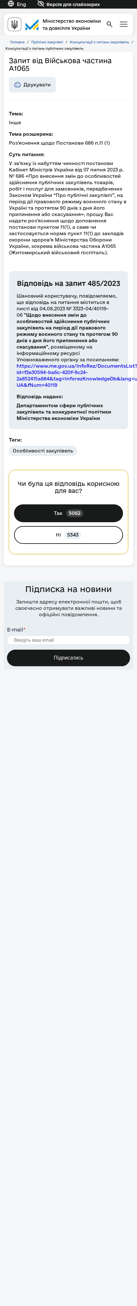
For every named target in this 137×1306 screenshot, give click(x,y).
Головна (17, 42)
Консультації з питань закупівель (99, 42)
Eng (21, 4)
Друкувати (37, 84)
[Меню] (123, 24)
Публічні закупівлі (47, 42)
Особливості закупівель (43, 450)
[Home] (54, 24)
